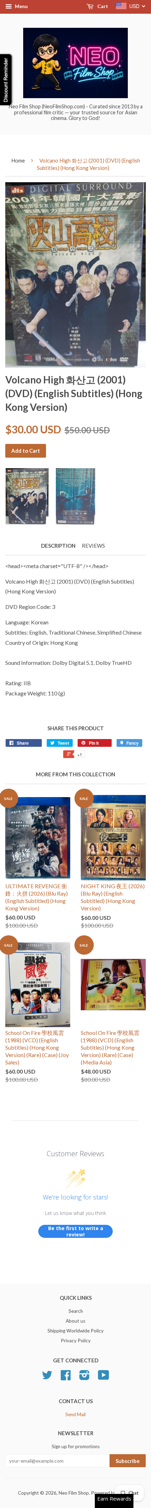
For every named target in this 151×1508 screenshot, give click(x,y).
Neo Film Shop (74, 1493)
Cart (102, 6)
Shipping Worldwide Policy (75, 1331)
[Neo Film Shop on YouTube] (103, 1377)
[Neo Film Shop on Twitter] (47, 1377)
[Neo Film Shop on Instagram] (84, 1377)
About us (75, 1321)
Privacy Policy (76, 1340)
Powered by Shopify (112, 1493)
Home (18, 160)
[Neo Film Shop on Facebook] (65, 1377)
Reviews (93, 545)
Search (75, 1311)
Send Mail (75, 1414)
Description (58, 545)
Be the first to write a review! (75, 1231)
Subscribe (128, 1461)
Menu (21, 6)
